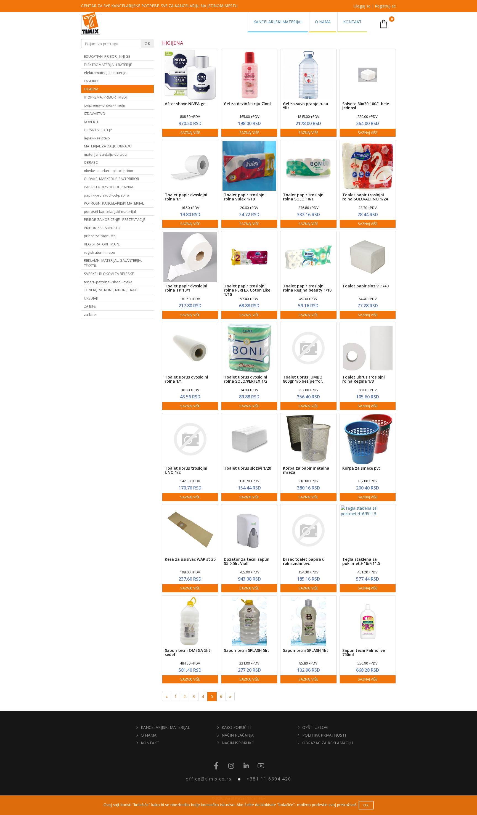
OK (147, 43)
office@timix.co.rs (209, 779)
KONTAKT (150, 742)
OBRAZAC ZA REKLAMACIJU (327, 742)
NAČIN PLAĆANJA (238, 735)
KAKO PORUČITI (236, 727)
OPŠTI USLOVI (315, 727)
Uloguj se (362, 6)
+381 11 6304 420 (269, 779)
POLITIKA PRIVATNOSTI (324, 735)
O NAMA (149, 735)
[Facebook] (216, 766)
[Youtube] (261, 766)
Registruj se (385, 6)
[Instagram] (231, 766)
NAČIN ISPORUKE (238, 742)
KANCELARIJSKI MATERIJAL (165, 727)
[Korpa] (383, 23)
